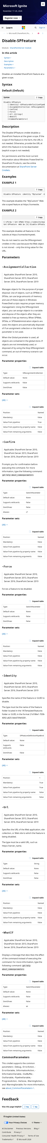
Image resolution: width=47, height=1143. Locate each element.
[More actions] (43, 33)
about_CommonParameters (19, 1088)
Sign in (42, 27)
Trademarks (7, 1139)
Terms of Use (33, 1136)
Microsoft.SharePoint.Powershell (20, 33)
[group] (23, 110)
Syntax (7, 58)
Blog (36, 1128)
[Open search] (35, 27)
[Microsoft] (23, 27)
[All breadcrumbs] (4, 33)
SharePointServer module (20, 48)
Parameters (9, 68)
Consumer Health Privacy (12, 1136)
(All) (4, 400)
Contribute (6, 1132)
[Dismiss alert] (43, 4)
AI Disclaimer (7, 1128)
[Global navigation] (2, 27)
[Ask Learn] (38, 33)
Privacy (17, 1132)
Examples (8, 64)
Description (9, 61)
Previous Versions (23, 1128)
